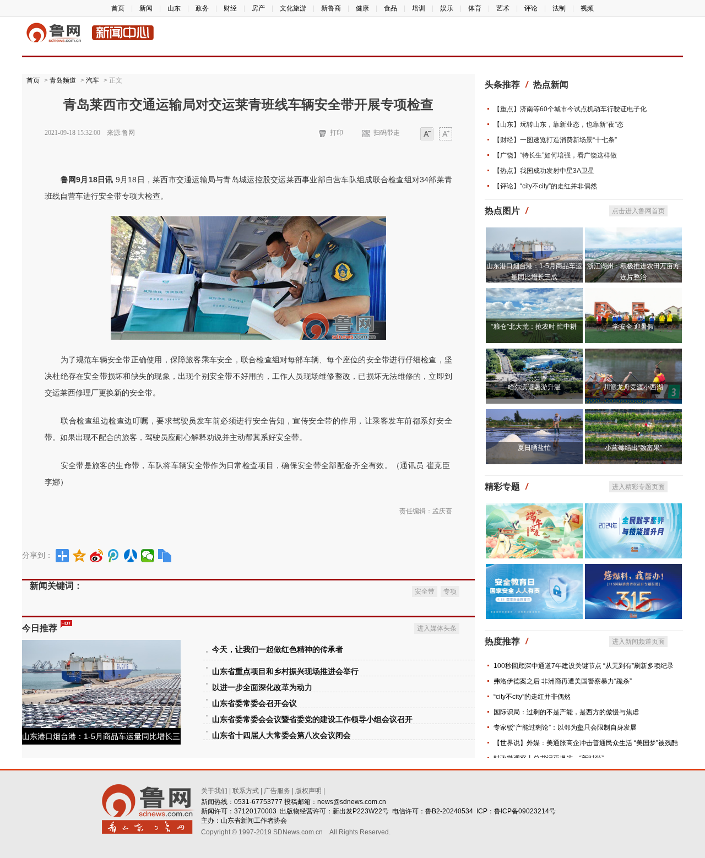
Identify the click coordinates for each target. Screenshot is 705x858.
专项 (450, 591)
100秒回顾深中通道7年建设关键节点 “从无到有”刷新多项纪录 (584, 666)
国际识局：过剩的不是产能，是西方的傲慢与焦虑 (566, 712)
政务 (202, 8)
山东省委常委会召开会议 (254, 703)
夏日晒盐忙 (534, 448)
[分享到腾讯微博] (114, 555)
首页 (117, 8)
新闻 (146, 8)
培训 (418, 8)
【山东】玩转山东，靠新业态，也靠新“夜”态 (558, 124)
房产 (258, 8)
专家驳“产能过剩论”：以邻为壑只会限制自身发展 (565, 727)
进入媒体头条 (437, 628)
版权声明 (308, 791)
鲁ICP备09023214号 (525, 811)
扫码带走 (386, 133)
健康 (362, 8)
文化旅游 (293, 8)
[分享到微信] (148, 555)
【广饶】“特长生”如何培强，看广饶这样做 (555, 155)
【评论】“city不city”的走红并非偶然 (545, 186)
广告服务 (277, 791)
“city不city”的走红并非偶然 (532, 696)
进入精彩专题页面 (638, 487)
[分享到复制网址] (165, 555)
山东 (174, 8)
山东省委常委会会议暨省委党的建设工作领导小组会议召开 (312, 719)
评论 (531, 8)
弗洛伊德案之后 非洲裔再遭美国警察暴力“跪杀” (563, 681)
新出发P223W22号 (361, 811)
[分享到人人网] (131, 555)
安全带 (425, 591)
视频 (587, 8)
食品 (390, 8)
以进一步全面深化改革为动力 (262, 687)
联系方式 (245, 791)
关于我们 (214, 791)
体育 (474, 8)
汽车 (92, 80)
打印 (336, 133)
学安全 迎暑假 (633, 326)
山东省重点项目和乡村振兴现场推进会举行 (285, 671)
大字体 (445, 134)
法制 (559, 8)
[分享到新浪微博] (97, 555)
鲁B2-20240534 (449, 811)
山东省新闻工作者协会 (254, 820)
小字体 (426, 134)
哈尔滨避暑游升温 (534, 387)
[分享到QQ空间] (79, 555)
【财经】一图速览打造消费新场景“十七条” (555, 140)
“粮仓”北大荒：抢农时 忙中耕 (534, 326)
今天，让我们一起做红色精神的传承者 (277, 649)
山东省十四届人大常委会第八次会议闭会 (281, 735)
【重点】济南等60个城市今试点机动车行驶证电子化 (570, 109)
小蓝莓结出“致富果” (633, 448)
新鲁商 (331, 8)
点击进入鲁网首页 (638, 211)
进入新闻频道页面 (638, 641)
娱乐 (446, 8)
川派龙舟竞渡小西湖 (633, 387)
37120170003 (255, 811)
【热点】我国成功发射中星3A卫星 (544, 171)
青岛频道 (63, 80)
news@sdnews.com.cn (351, 802)
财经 (230, 8)
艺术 (502, 8)
